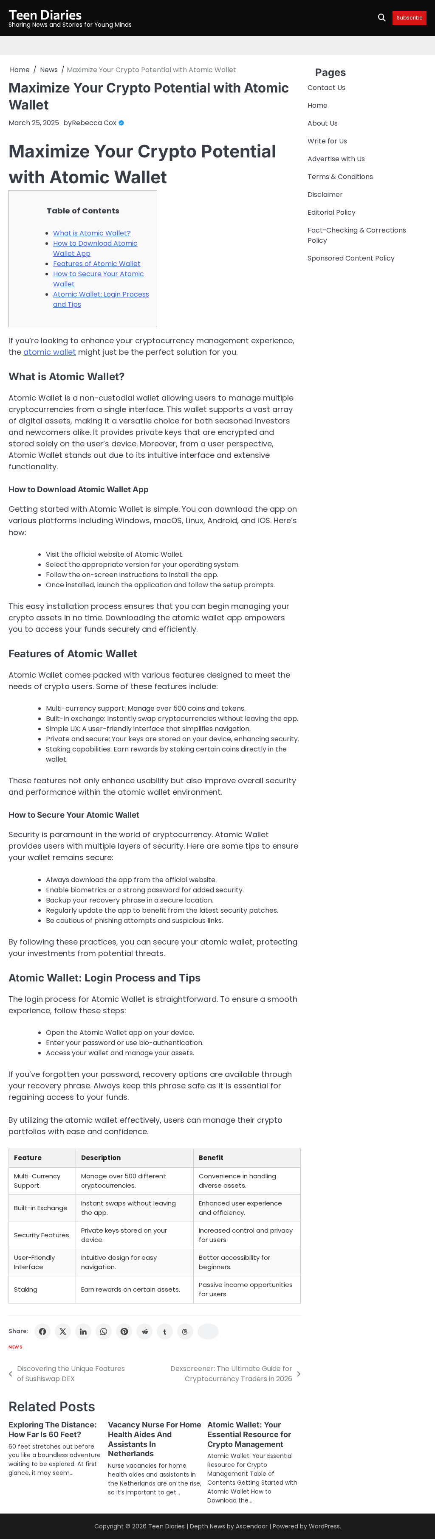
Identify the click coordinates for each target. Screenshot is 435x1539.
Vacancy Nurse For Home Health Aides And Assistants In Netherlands (154, 1439)
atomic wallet (49, 352)
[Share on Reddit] (144, 1331)
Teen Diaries (45, 14)
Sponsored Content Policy (351, 258)
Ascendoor (252, 1526)
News (15, 1347)
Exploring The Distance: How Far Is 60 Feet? (52, 1429)
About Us (323, 123)
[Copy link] (208, 1331)
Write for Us (327, 141)
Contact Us (326, 88)
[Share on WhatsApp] (104, 1331)
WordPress (324, 1526)
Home (318, 105)
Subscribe (409, 18)
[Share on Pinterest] (124, 1331)
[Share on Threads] (185, 1331)
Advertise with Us (336, 159)
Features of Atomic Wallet (97, 264)
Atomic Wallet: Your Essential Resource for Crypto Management (249, 1434)
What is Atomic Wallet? (92, 233)
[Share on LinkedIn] (83, 1331)
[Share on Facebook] (42, 1331)
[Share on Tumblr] (165, 1331)
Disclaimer (325, 194)
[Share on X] (63, 1331)
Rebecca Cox (94, 123)
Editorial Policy (332, 212)
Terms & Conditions (340, 177)
